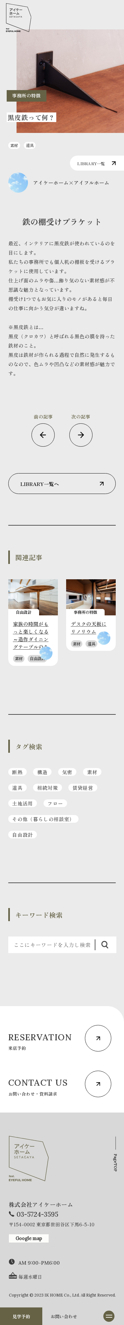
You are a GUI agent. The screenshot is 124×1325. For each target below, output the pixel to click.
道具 (17, 787)
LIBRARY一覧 (91, 163)
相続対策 (47, 787)
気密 (67, 771)
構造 (42, 771)
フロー (55, 803)
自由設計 (22, 834)
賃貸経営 (82, 787)
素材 (92, 771)
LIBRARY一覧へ (39, 483)
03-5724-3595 (37, 1214)
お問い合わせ (64, 1316)
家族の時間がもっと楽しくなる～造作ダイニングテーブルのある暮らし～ (31, 639)
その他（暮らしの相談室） (43, 818)
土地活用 (22, 803)
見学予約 (21, 1316)
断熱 (17, 771)
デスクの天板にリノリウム (89, 627)
